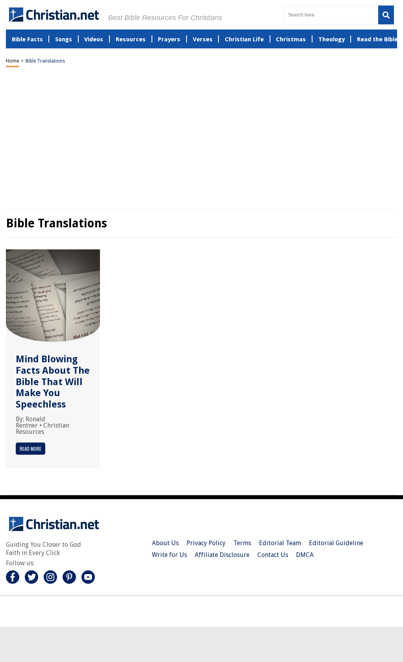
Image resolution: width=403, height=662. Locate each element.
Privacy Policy (206, 543)
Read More (30, 448)
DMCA (305, 555)
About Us (165, 543)
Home (12, 61)
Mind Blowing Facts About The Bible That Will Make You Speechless (53, 382)
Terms (242, 543)
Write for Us (169, 555)
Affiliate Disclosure (222, 555)
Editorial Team (280, 543)
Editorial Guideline (336, 543)
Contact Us (272, 555)
